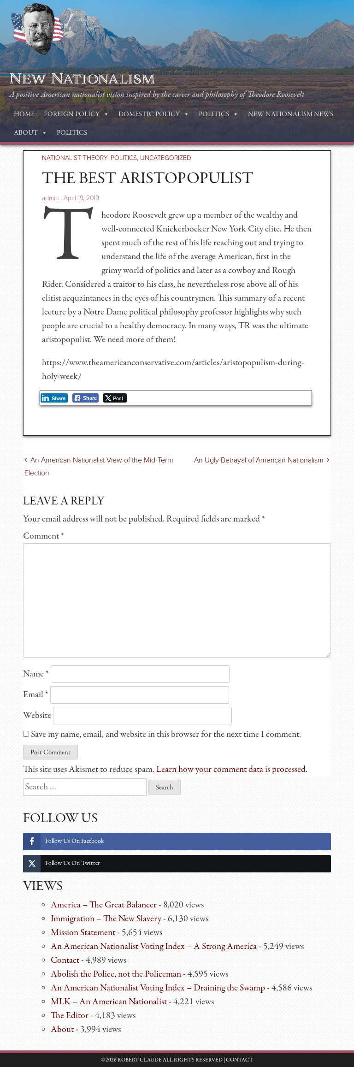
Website (37, 715)
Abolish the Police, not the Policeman (116, 974)
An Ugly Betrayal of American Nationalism (259, 460)
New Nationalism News (290, 114)
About (26, 132)
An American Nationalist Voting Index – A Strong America (154, 946)
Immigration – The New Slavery (106, 919)
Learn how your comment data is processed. (231, 769)
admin (50, 198)
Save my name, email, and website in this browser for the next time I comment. (166, 734)
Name (36, 674)
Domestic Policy (149, 114)
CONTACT (239, 1060)
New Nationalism (82, 79)
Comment (43, 536)
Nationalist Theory (74, 158)
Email (35, 694)
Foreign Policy (72, 114)
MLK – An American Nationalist (109, 1002)
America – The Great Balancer (104, 905)
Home (24, 114)
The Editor (69, 1015)
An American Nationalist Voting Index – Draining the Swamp (158, 988)
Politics (214, 114)
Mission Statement (83, 932)
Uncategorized (165, 158)
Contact (65, 960)
